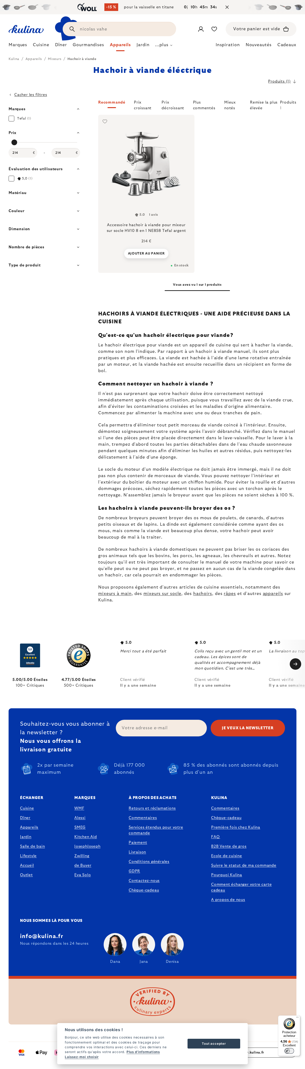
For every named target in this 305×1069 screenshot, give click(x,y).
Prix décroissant (173, 104)
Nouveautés (259, 45)
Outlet (26, 875)
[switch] (289, 1051)
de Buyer (82, 865)
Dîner (25, 818)
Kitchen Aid (85, 837)
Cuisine (27, 808)
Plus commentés (204, 104)
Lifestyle (28, 856)
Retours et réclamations (152, 808)
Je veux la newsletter (248, 728)
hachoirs (202, 594)
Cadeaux (286, 45)
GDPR (134, 871)
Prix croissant (143, 104)
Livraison (137, 852)
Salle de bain (32, 846)
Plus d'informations (143, 1052)
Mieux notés (230, 104)
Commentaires (143, 818)
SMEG (80, 827)
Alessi (80, 818)
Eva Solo (82, 875)
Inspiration (228, 45)
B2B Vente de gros (229, 846)
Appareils (29, 827)
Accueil (27, 865)
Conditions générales (149, 862)
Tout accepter (214, 1043)
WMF (79, 808)
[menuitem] (18, 46)
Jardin (25, 837)
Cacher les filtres (30, 95)
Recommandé (111, 102)
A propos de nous (228, 900)
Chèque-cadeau (144, 890)
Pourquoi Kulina (226, 875)
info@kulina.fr (41, 936)
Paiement (138, 842)
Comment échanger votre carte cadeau (241, 887)
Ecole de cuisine (226, 856)
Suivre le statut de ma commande (243, 865)
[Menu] (297, 1018)
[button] (197, 105)
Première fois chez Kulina (235, 827)
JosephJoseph (87, 846)
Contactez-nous (144, 881)
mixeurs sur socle (162, 594)
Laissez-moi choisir (82, 1057)
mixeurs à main (115, 594)
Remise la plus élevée (264, 104)
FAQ (215, 837)
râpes (230, 594)
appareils (273, 594)
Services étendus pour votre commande (156, 830)
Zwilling (81, 856)
